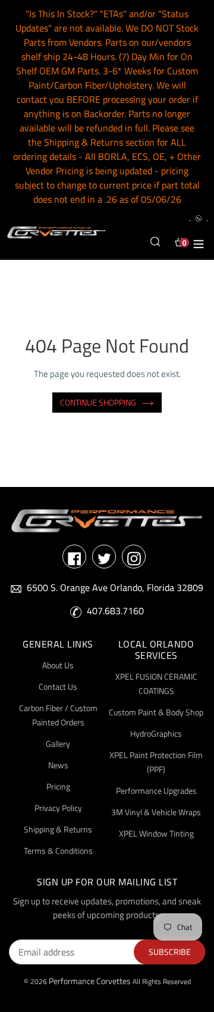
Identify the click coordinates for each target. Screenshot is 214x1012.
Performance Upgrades (156, 790)
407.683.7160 (115, 611)
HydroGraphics (156, 733)
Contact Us (58, 686)
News (58, 765)
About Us (58, 665)
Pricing (58, 786)
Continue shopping (98, 402)
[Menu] (198, 242)
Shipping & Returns (58, 829)
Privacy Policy (58, 808)
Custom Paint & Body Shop (156, 712)
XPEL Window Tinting (156, 833)
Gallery (58, 743)
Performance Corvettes (90, 981)
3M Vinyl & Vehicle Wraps (156, 812)
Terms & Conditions (58, 850)
